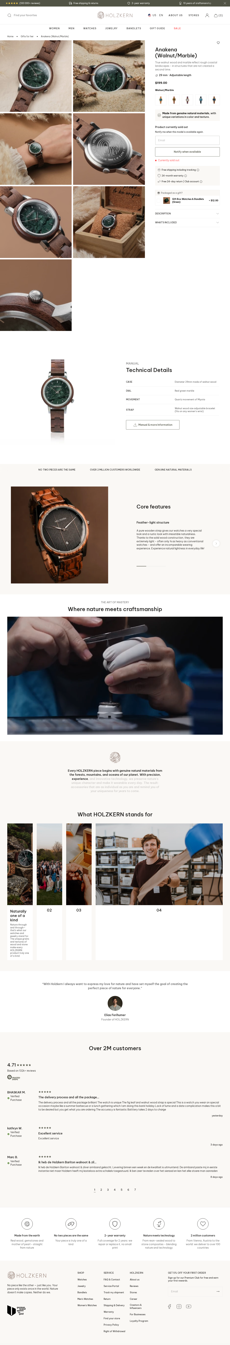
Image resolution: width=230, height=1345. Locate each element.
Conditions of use (123, 1309)
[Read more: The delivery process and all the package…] (115, 1064)
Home (10, 36)
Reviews (134, 1246)
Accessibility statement (164, 1309)
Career (133, 1259)
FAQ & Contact (112, 1239)
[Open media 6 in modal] (80, 194)
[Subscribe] (218, 1252)
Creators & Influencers (136, 1266)
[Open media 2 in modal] (80, 48)
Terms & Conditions (74, 1309)
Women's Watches (87, 1265)
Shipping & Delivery (114, 1265)
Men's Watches (85, 1259)
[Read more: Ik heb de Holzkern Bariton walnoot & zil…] (115, 1127)
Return (107, 1259)
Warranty (109, 1272)
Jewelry (81, 1246)
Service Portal (111, 1246)
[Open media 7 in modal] (7, 267)
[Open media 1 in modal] (7, 48)
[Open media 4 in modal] (80, 121)
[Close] (225, 3)
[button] (218, 15)
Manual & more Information (155, 424)
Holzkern (23, 1309)
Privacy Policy (111, 1285)
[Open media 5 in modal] (7, 194)
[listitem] (187, 200)
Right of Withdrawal (114, 1291)
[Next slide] (216, 543)
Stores (194, 15)
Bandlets (82, 1252)
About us (134, 1239)
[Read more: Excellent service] (115, 1096)
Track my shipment (114, 1252)
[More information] (198, 170)
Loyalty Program (139, 1281)
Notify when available (187, 151)
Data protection (99, 1309)
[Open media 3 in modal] (7, 121)
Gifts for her (27, 36)
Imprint (142, 1309)
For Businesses (137, 1274)
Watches (82, 1239)
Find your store (112, 1278)
